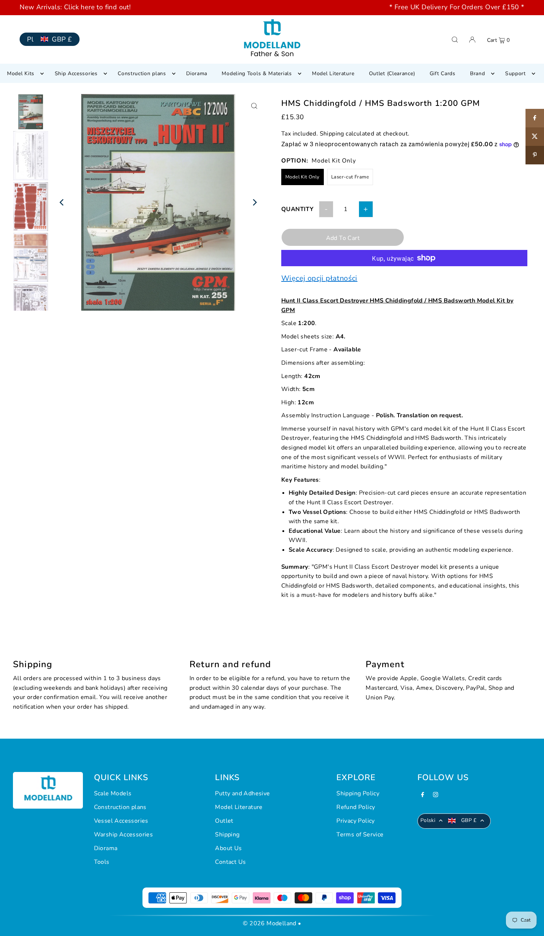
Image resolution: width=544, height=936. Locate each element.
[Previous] (62, 202)
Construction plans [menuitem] (142, 73)
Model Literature (238, 807)
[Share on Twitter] (534, 136)
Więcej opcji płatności (319, 278)
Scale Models (113, 793)
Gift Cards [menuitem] (443, 73)
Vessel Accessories (121, 821)
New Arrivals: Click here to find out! (75, 7)
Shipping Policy (357, 793)
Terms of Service (359, 834)
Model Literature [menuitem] (333, 73)
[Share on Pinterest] (534, 155)
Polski (427, 820)
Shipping (332, 134)
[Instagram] (435, 795)
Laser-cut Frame (350, 177)
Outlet (224, 821)
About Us (228, 848)
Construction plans (120, 807)
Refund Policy (355, 807)
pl (30, 39)
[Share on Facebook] (534, 118)
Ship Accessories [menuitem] (76, 73)
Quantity (297, 209)
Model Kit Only (302, 177)
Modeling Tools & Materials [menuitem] (257, 73)
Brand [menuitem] (477, 73)
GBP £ (62, 39)
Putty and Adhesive (242, 793)
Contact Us (230, 862)
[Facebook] (422, 795)
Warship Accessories (123, 834)
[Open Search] (455, 39)
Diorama (106, 848)
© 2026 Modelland (269, 923)
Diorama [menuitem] (196, 73)
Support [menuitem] (515, 73)
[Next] (254, 202)
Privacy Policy (355, 821)
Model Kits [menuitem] (20, 73)
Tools (102, 862)
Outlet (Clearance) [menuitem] (392, 73)
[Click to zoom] (254, 106)
